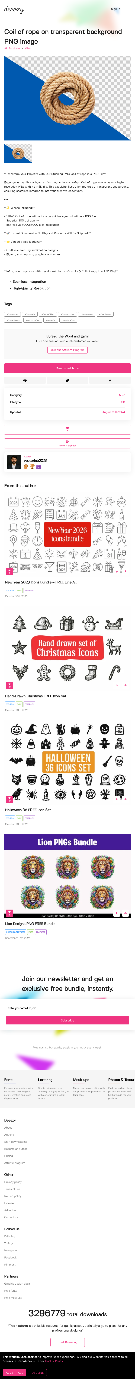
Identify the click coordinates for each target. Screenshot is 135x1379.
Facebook (10, 1257)
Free (19, 590)
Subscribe (67, 1020)
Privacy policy (12, 1182)
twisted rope (33, 320)
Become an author (15, 1149)
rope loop (30, 314)
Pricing (8, 1156)
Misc (28, 48)
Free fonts (10, 1291)
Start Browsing (68, 1342)
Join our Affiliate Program (67, 350)
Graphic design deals (17, 1283)
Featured (29, 590)
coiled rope (87, 314)
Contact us (11, 1217)
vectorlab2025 (35, 461)
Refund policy (12, 1196)
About (8, 1127)
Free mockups (13, 1298)
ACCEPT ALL (14, 1372)
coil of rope (68, 320)
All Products (12, 48)
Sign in (115, 9)
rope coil (51, 320)
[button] (126, 9)
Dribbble (9, 1236)
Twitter (8, 1243)
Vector (10, 590)
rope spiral (105, 314)
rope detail (12, 314)
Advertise (10, 1210)
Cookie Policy (54, 1361)
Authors (9, 1135)
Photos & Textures (15, 932)
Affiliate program (14, 1163)
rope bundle (13, 320)
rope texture (68, 314)
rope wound (47, 314)
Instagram (10, 1250)
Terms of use (12, 1189)
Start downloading (15, 1142)
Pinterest (9, 1264)
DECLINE (38, 1372)
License (9, 1203)
